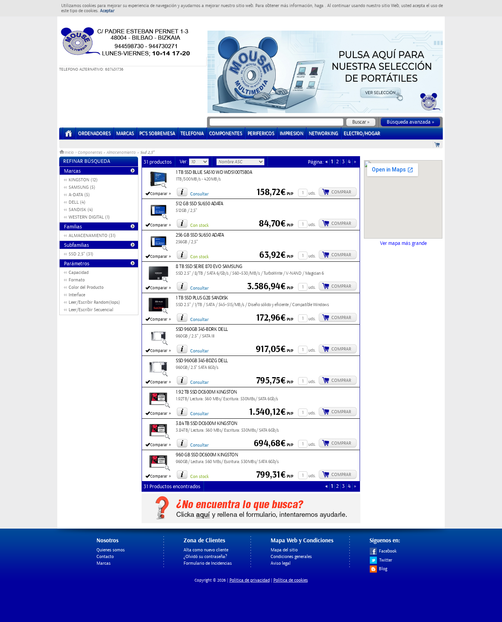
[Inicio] (69, 136)
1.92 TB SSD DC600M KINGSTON (206, 392)
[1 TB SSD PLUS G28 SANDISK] (158, 313)
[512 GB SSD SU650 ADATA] (158, 218)
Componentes (90, 152)
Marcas (125, 134)
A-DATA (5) (79, 194)
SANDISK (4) (81, 209)
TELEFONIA (192, 134)
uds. (312, 193)
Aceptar (107, 10)
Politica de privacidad (249, 580)
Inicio (69, 152)
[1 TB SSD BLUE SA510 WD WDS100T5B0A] (158, 187)
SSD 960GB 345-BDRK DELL (202, 329)
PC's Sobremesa (157, 134)
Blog (383, 568)
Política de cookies (290, 580)
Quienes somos (110, 550)
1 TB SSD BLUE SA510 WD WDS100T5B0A (214, 172)
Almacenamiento (121, 152)
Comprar (341, 192)
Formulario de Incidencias (208, 563)
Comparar (158, 194)
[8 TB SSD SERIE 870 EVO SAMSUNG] (158, 281)
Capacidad (79, 272)
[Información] (181, 192)
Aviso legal (281, 563)
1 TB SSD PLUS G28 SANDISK (202, 298)
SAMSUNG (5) (82, 187)
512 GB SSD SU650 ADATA (199, 204)
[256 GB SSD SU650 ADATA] (158, 250)
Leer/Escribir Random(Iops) (94, 302)
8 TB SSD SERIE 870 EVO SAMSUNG (209, 267)
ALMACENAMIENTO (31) (92, 235)
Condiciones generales (291, 556)
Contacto (105, 556)
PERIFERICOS (260, 134)
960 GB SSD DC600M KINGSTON (207, 455)
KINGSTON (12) (83, 179)
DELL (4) (77, 202)
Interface (77, 294)
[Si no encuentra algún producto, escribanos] (251, 521)
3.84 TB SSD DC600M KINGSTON (206, 424)
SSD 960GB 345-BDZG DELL (202, 361)
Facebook (388, 551)
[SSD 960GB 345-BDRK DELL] (158, 344)
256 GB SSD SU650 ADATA (200, 235)
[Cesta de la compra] (438, 144)
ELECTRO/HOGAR (362, 134)
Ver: (184, 162)
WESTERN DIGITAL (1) (89, 217)
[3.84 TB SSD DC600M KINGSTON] (158, 438)
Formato (77, 280)
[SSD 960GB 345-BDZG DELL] (158, 375)
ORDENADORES (94, 134)
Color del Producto (86, 287)
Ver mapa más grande (403, 243)
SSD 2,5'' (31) (81, 254)
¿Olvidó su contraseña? (205, 556)
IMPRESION (291, 134)
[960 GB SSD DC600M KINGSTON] (158, 470)
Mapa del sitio (284, 550)
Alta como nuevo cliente (206, 550)
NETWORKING (323, 134)
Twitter (385, 560)
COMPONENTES (225, 134)
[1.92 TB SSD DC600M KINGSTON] (158, 407)
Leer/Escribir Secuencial (91, 309)
